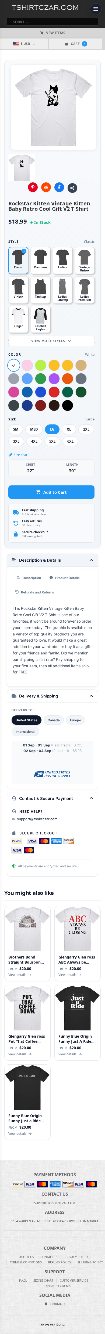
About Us (26, 1257)
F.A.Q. (23, 1280)
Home (4, 1155)
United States (26, 720)
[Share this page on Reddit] (46, 187)
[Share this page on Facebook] (59, 187)
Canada (54, 720)
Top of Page (101, 1155)
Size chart (21, 455)
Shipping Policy (90, 1262)
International (25, 732)
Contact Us (49, 1257)
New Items (55, 32)
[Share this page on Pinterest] (33, 187)
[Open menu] (96, 9)
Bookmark (56, 1304)
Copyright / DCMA (57, 1286)
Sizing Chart (43, 1280)
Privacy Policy (76, 1257)
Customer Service (74, 1280)
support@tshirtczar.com (37, 819)
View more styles (48, 341)
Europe (75, 720)
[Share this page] (72, 188)
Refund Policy (59, 1262)
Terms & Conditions (26, 1262)
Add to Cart (55, 492)
